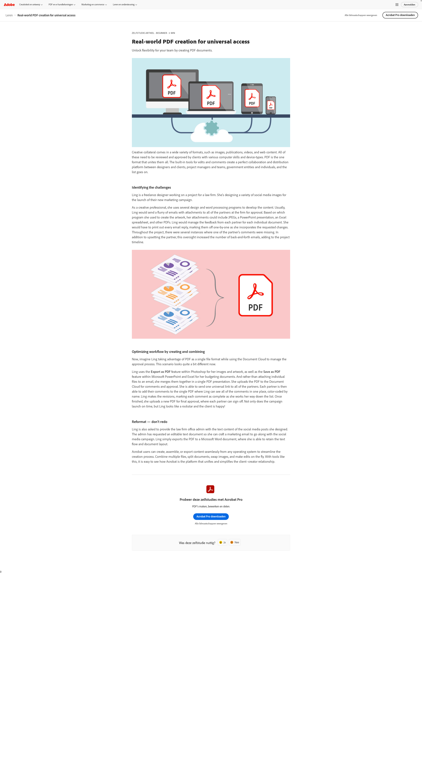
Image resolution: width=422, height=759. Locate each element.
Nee (237, 542)
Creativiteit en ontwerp (29, 4)
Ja (225, 542)
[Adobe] (9, 4)
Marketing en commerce (92, 4)
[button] (397, 4)
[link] (9, 15)
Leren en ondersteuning (124, 4)
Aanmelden (409, 4)
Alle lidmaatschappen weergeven (361, 15)
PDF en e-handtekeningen (61, 4)
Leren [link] (9, 15)
